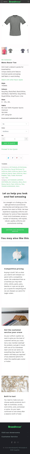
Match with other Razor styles (12, 80)
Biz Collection (6, 60)
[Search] (28, 1)
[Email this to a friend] (21, 158)
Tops (8, 175)
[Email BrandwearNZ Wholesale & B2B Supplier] (18, 442)
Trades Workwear (16, 175)
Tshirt (17, 186)
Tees (6, 177)
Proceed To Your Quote (9, 149)
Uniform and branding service (15, 230)
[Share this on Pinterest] (17, 158)
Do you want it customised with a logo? (12, 118)
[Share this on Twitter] (8, 158)
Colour (3, 128)
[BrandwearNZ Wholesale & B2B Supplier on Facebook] (12, 442)
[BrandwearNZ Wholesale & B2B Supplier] (15, 1)
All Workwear (22, 167)
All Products (13, 167)
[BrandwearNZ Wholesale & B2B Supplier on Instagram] (15, 442)
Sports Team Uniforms (15, 173)
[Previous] (2, 25)
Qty (2, 135)
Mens (20, 182)
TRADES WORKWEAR (8, 186)
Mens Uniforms (13, 171)
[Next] (27, 25)
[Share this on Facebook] (12, 158)
